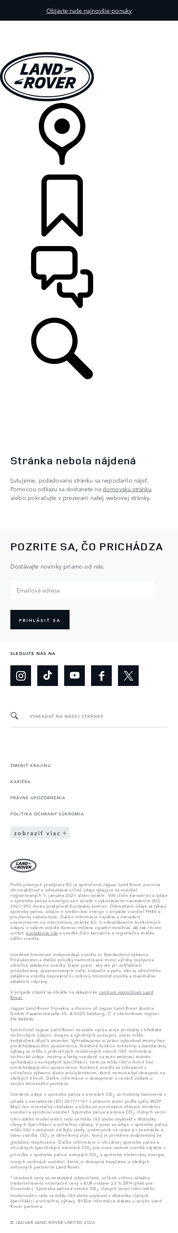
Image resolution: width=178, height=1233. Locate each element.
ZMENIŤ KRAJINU (30, 765)
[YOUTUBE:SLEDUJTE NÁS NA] (74, 675)
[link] (89, 138)
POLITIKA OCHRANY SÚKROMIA (47, 813)
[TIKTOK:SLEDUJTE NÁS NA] (47, 675)
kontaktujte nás (42, 932)
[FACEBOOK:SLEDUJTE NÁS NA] (101, 675)
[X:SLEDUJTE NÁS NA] (128, 675)
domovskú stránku (127, 489)
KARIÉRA (20, 781)
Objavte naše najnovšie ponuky (89, 10)
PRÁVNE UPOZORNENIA (37, 797)
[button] (89, 25)
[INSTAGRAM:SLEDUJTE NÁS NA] (20, 675)
